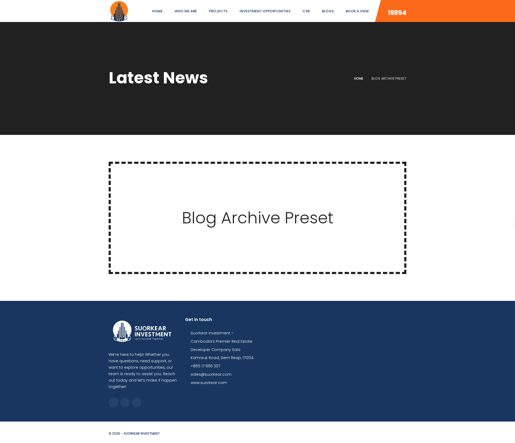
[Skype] (125, 402)
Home (358, 78)
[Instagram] (136, 402)
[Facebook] (113, 402)
